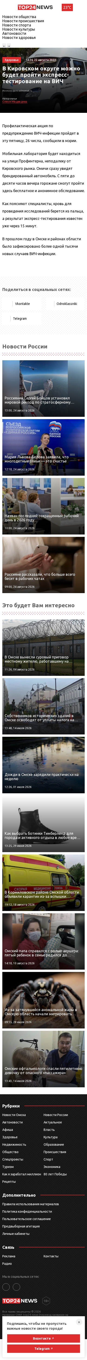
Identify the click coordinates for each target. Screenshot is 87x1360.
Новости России (56, 1115)
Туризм (8, 1167)
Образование (54, 1144)
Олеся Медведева (14, 101)
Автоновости (14, 33)
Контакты (51, 1256)
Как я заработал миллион (21, 1174)
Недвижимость (14, 1144)
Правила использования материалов (30, 1204)
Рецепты (9, 1181)
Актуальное (53, 1122)
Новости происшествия (23, 21)
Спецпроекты (12, 1159)
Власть (49, 1130)
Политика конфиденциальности (27, 1211)
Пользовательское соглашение (26, 1219)
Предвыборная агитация (21, 1226)
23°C (67, 7)
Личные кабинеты (15, 1234)
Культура (51, 1137)
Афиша (7, 1130)
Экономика (52, 1167)
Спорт (48, 1159)
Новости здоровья (19, 37)
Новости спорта (16, 25)
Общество (10, 1152)
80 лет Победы (55, 1174)
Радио (7, 1263)
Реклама (8, 1256)
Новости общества (19, 17)
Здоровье (10, 1137)
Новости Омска (14, 1115)
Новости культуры (18, 29)
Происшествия (55, 1152)
